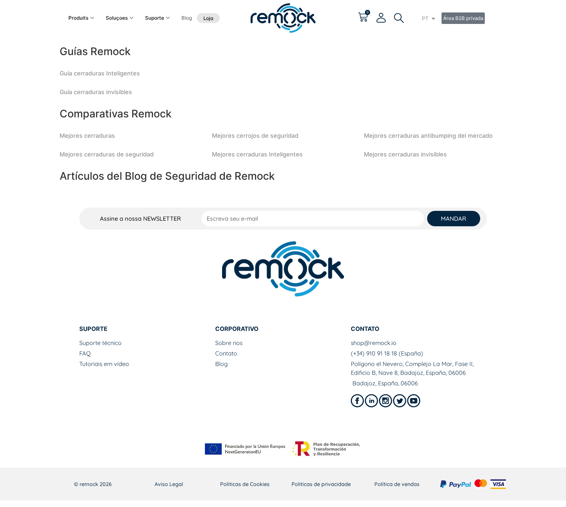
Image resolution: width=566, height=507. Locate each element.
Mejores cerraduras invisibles (405, 154)
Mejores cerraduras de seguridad (107, 154)
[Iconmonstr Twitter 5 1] (399, 400)
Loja (208, 18)
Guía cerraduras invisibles (96, 92)
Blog (186, 18)
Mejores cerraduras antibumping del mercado (428, 135)
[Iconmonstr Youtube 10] (413, 400)
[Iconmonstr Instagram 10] (385, 400)
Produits (78, 18)
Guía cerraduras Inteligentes (100, 73)
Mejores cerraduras (87, 135)
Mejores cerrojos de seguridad (255, 135)
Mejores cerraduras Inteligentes (257, 154)
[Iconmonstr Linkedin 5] (371, 400)
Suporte (154, 18)
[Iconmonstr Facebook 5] (357, 400)
